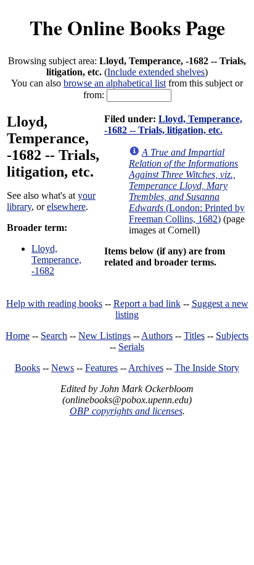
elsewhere (66, 206)
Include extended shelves (156, 72)
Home (18, 335)
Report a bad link (147, 303)
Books (27, 367)
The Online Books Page (127, 27)
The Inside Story (206, 367)
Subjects (232, 335)
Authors (157, 335)
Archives (145, 367)
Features (101, 367)
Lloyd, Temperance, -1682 (56, 259)
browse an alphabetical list (114, 83)
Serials (131, 346)
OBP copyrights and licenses (126, 411)
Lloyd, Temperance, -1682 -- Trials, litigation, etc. (173, 124)
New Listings (104, 335)
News (62, 367)
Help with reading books (54, 303)
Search (54, 335)
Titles (194, 335)
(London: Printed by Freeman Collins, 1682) (187, 185)
